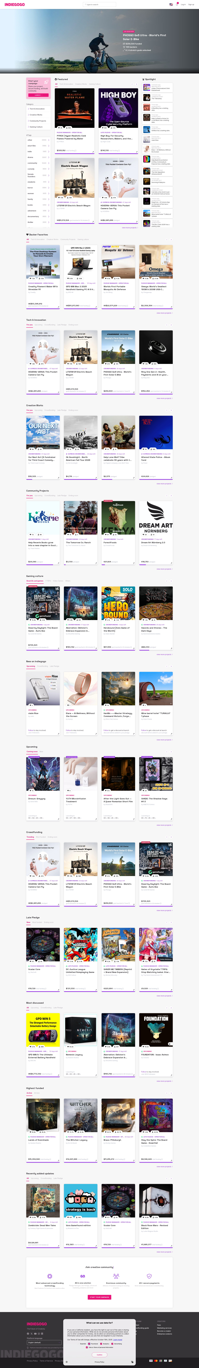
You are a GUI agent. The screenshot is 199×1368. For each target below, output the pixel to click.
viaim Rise (33, 713)
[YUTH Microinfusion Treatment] (80, 774)
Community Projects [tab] (67, 239)
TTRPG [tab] (48, 581)
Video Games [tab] (58, 581)
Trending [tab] (30, 837)
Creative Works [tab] (81, 84)
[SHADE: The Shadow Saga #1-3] (156, 774)
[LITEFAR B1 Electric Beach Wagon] (74, 178)
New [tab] (41, 751)
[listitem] (38, 140)
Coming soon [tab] (32, 751)
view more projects (129, 228)
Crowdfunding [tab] (49, 325)
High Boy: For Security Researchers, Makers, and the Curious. (116, 138)
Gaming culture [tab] (83, 239)
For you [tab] (30, 325)
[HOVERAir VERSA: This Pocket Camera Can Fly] (118, 178)
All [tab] (56, 84)
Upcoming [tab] (38, 325)
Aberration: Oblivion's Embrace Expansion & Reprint (77, 630)
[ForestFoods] (118, 518)
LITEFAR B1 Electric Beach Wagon (73, 205)
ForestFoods (110, 542)
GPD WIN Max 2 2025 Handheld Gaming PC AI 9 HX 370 (80, 289)
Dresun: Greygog (36, 798)
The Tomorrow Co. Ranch (78, 542)
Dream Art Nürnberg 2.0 (153, 542)
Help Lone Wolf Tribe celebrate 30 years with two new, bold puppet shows (118, 460)
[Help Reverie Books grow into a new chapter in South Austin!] (43, 518)
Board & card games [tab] (35, 581)
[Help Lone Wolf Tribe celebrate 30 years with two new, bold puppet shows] (118, 432)
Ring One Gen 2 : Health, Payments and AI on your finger (154, 374)
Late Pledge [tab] (62, 325)
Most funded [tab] (41, 837)
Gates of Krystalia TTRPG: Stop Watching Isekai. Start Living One (155, 972)
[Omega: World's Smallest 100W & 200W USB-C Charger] (156, 262)
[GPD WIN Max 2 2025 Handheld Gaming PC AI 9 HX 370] (80, 262)
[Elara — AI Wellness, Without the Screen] (80, 688)
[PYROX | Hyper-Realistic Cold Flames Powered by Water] (74, 108)
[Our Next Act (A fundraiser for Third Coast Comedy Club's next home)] (43, 432)
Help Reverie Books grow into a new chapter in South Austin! (42, 545)
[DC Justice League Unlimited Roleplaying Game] (80, 944)
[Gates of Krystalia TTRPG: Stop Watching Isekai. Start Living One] (156, 944)
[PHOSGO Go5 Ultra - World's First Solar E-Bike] (118, 347)
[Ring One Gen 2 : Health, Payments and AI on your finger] (156, 347)
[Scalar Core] (43, 944)
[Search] (85, 4)
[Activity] (177, 4)
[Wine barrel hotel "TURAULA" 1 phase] (156, 688)
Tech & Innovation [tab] (66, 84)
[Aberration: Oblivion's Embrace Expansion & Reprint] (80, 603)
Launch (38, 95)
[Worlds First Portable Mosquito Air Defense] (118, 262)
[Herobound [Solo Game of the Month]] (118, 603)
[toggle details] (94, 153)
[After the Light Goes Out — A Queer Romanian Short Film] (118, 774)
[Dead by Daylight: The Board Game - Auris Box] (43, 603)
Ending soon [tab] (73, 325)
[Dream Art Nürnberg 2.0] (156, 518)
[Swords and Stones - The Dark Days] (156, 603)
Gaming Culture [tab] (95, 84)
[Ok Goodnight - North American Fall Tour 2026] (80, 432)
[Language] (171, 4)
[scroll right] (136, 84)
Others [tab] (67, 581)
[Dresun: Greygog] (43, 774)
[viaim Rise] (43, 688)
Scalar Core (34, 969)
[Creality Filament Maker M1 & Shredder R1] (43, 262)
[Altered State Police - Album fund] (156, 432)
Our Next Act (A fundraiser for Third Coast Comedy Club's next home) (42, 460)
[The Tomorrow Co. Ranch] (80, 518)
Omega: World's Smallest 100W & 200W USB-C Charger (153, 289)
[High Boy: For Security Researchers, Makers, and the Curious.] (118, 108)
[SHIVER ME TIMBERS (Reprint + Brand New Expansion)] (118, 944)
